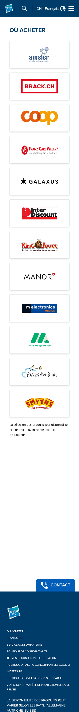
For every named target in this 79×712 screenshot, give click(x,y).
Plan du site (15, 638)
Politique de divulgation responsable (34, 678)
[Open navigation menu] (71, 8)
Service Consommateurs (24, 644)
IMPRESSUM (14, 671)
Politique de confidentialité (27, 651)
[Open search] (24, 8)
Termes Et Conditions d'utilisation (31, 658)
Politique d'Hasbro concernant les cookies (39, 665)
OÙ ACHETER (27, 30)
